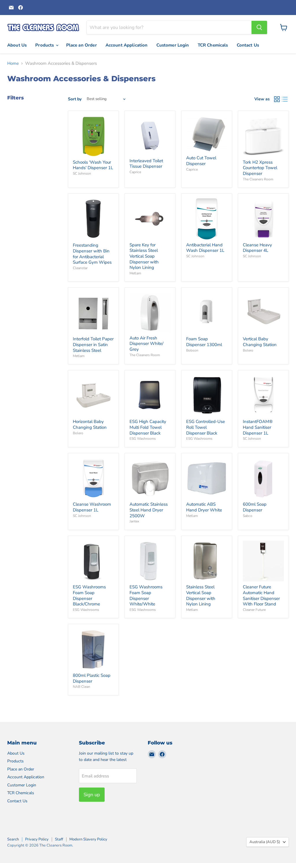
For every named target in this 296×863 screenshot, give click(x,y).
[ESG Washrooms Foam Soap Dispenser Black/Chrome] (93, 561)
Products (45, 45)
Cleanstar (80, 268)
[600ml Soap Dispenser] (263, 478)
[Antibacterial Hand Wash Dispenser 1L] (206, 218)
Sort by (75, 99)
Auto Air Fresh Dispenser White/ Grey (146, 343)
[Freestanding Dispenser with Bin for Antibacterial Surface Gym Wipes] (93, 219)
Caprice (135, 172)
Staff (59, 839)
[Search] (259, 27)
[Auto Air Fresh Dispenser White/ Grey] (150, 312)
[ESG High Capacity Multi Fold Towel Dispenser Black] (150, 395)
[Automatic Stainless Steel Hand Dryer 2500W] (150, 478)
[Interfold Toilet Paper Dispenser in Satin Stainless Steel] (93, 313)
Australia (264, 841)
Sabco (247, 515)
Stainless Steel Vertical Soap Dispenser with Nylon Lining (200, 595)
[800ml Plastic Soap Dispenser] (93, 649)
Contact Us (248, 45)
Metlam (135, 273)
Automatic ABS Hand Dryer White (204, 507)
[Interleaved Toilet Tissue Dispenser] (150, 135)
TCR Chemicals (213, 45)
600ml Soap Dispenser (255, 507)
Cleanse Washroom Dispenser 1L (92, 507)
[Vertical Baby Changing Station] (263, 313)
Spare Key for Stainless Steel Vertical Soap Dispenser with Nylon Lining (144, 256)
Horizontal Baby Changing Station (90, 424)
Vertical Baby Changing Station (260, 342)
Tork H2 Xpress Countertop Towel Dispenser (260, 167)
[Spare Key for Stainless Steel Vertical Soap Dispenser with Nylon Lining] (150, 218)
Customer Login (172, 45)
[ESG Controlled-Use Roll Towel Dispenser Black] (206, 395)
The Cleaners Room (258, 179)
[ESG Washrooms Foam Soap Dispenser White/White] (150, 561)
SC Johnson (82, 173)
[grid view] (277, 99)
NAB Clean (81, 686)
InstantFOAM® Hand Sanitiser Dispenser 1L (258, 427)
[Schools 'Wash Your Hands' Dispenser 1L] (93, 136)
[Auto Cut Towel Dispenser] (206, 134)
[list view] (285, 99)
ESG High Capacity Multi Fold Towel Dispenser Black (148, 427)
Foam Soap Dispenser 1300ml (204, 342)
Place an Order (81, 45)
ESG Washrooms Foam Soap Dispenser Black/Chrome (89, 595)
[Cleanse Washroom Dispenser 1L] (93, 478)
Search (13, 839)
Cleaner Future (254, 609)
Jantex (134, 521)
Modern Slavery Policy (88, 839)
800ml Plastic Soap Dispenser (91, 678)
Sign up (92, 794)
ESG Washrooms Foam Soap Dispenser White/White (146, 595)
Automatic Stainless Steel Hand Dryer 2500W (149, 509)
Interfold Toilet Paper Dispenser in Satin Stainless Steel (93, 344)
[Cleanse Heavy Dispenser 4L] (263, 218)
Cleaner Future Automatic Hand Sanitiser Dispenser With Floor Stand (261, 595)
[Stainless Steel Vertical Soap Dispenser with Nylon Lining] (206, 561)
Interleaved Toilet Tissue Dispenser (146, 163)
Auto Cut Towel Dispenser (201, 161)
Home (13, 63)
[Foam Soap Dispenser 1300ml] (206, 313)
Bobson (192, 350)
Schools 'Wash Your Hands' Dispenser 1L (93, 165)
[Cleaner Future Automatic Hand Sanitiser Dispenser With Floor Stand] (263, 561)
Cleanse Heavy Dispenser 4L (257, 248)
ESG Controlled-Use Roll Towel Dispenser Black (205, 427)
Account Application (127, 45)
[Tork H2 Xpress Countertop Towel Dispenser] (263, 136)
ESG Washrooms (143, 438)
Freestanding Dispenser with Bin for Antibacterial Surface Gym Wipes (92, 253)
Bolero (248, 350)
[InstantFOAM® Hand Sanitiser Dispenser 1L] (263, 395)
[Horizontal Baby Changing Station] (93, 395)
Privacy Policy (37, 839)
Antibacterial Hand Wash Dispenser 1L (205, 248)
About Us (17, 45)
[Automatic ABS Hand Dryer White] (206, 478)
